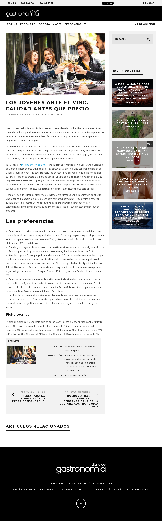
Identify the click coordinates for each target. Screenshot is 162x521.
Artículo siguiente (77, 392)
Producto (28, 24)
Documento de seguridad (84, 489)
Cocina (12, 24)
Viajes (57, 24)
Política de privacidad (33, 489)
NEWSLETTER (46, 3)
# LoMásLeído (145, 24)
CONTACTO (27, 3)
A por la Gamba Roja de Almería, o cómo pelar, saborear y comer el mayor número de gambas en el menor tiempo (132, 91)
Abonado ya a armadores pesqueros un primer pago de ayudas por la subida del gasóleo (132, 213)
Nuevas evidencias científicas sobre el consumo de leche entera (132, 183)
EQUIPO (12, 3)
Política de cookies (131, 489)
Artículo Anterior (33, 392)
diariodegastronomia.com (25, 115)
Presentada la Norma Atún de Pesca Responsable (29, 398)
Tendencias (73, 24)
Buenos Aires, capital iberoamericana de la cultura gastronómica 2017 (78, 401)
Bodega (44, 24)
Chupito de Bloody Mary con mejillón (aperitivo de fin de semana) (132, 152)
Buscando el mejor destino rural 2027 (132, 122)
